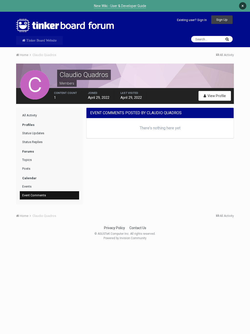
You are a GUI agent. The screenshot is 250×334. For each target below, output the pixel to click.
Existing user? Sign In (192, 20)
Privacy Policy (114, 228)
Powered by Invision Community (125, 238)
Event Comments (34, 195)
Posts (26, 168)
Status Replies (32, 142)
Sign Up (222, 20)
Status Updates (33, 133)
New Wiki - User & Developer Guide (120, 6)
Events (26, 186)
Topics (27, 160)
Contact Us (137, 228)
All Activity (29, 115)
